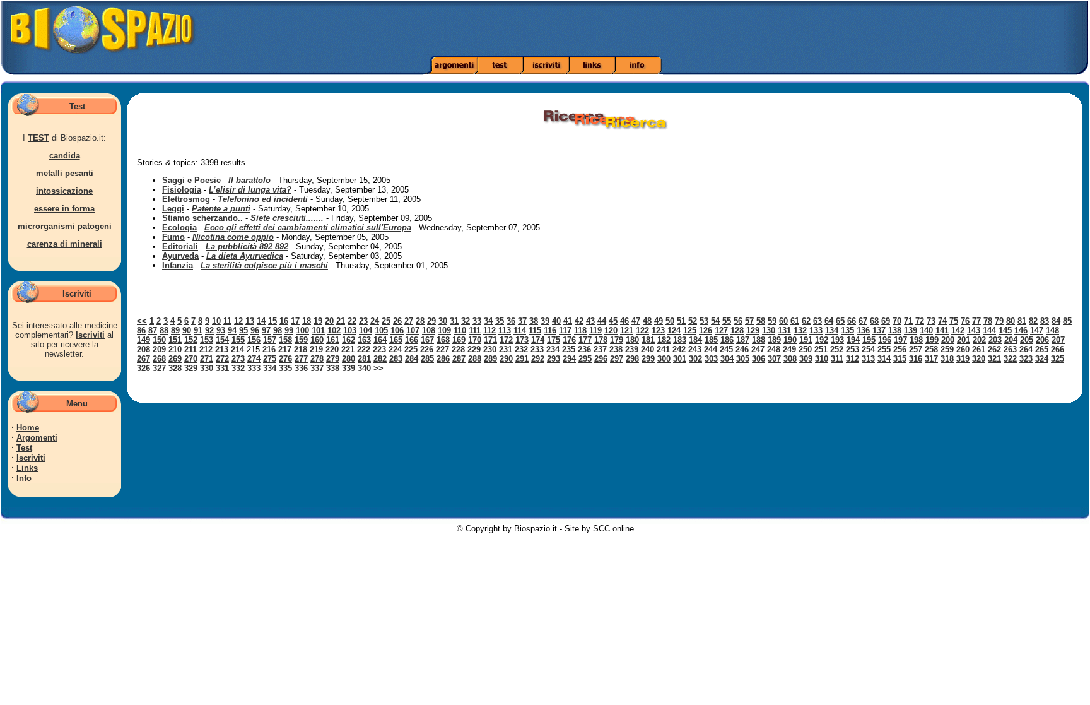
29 (431, 321)
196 (884, 340)
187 (742, 340)
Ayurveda (180, 256)
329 (190, 368)
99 (288, 330)
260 (963, 349)
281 (364, 359)
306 (758, 359)
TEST (38, 138)
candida (64, 155)
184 (695, 340)
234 (553, 349)
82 (1033, 321)
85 (1067, 321)
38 (533, 321)
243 (694, 349)
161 (332, 340)
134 (831, 330)
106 (397, 330)
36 (511, 321)
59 (772, 321)
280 (348, 359)
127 (721, 330)
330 (206, 368)
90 (186, 330)
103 (349, 330)
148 (1052, 330)
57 (749, 321)
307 (774, 359)
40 (556, 321)
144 (989, 330)
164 (380, 340)
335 (285, 368)
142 (957, 330)
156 (254, 340)
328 (175, 368)
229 (474, 349)
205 (1026, 340)
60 (783, 321)
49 (658, 321)
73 (931, 321)
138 (894, 330)
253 (852, 349)
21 (340, 321)
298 (632, 359)
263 (1010, 349)
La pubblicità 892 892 (247, 246)
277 (301, 359)
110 (460, 330)
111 (475, 330)
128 (737, 330)
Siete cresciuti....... (287, 218)
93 (220, 330)
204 (1010, 340)
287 (459, 359)
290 (506, 359)
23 (363, 321)
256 (899, 349)
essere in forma (64, 208)
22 (352, 321)
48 (647, 321)
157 (269, 340)
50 (669, 321)
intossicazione (64, 191)
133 (816, 330)
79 (999, 321)
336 (301, 368)
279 (332, 359)
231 (505, 349)
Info (24, 478)
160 (317, 340)
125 (689, 330)
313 (868, 359)
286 (443, 359)
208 (143, 349)
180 (632, 340)
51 (681, 321)
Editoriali (180, 246)
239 (631, 349)
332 (238, 368)
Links (27, 468)
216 (269, 349)
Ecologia (179, 227)
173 (522, 340)
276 (285, 359)
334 (269, 368)
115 (535, 330)
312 (852, 359)
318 (947, 359)
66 (851, 321)
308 (790, 359)
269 (175, 359)
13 (249, 321)
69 (885, 321)
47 (635, 321)
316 (915, 359)
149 (143, 340)
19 (318, 321)
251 (821, 349)
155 (238, 340)
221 (348, 349)
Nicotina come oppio (233, 237)
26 (397, 321)
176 (569, 340)
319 (963, 359)
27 (408, 321)
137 (879, 330)
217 (284, 349)
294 (569, 359)
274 (254, 359)
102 (334, 330)
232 (521, 349)
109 (444, 330)
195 (869, 340)
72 (919, 321)
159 (301, 340)
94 (232, 330)
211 (190, 349)
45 (613, 321)
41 (567, 321)
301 (679, 359)
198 (916, 340)
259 (947, 349)
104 (365, 330)
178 (600, 340)
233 (537, 349)
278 (317, 359)
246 (742, 349)
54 (715, 321)
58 (760, 321)
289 (490, 359)
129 (752, 330)
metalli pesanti (64, 173)
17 (295, 321)
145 (1005, 330)
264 (1026, 349)
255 (884, 349)
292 (537, 359)
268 (159, 359)
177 (585, 340)
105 (381, 330)
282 (380, 359)
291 (522, 359)
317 (931, 359)
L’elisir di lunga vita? (250, 189)
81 (1021, 321)
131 (784, 330)
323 (1026, 359)
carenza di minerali (64, 244)
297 (616, 359)
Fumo (173, 237)
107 (412, 330)
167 (427, 340)
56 (738, 321)
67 (863, 321)
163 (364, 340)
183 (679, 340)
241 (663, 349)
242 (679, 349)
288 (474, 359)
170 (474, 340)
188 (758, 340)
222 (363, 349)
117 (565, 330)
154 (222, 340)
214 (237, 349)
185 (711, 340)
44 (601, 321)
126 (705, 330)
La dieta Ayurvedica (244, 256)
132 (800, 330)
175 (553, 340)
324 (1041, 359)
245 (726, 349)
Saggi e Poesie (191, 180)
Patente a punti (221, 208)
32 (465, 321)
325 (1057, 359)
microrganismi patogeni (65, 226)
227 (442, 349)
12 (238, 321)
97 (266, 330)
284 (411, 359)
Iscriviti (90, 335)
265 (1041, 349)
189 (774, 340)
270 (190, 359)
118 (580, 330)
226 (426, 349)
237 (600, 349)
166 (411, 340)
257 (915, 349)
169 (459, 340)
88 (164, 330)
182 (664, 340)
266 (1057, 349)
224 (395, 349)
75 (953, 321)
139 (910, 330)
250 (805, 349)
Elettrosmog (186, 199)
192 (821, 340)
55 (726, 321)
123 (658, 330)
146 (1021, 330)
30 (442, 321)
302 (695, 359)
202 (979, 340)
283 (395, 359)
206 (1042, 340)
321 (994, 359)
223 (379, 349)
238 (616, 349)
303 (711, 359)
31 (454, 321)
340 (364, 368)
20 (329, 321)
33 (476, 321)
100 (302, 330)
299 (648, 359)
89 (175, 330)
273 (238, 359)
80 (1010, 321)
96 (254, 330)
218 (300, 349)
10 (216, 321)
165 (395, 340)
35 (499, 321)
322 (1010, 359)
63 (817, 321)
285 (427, 359)
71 (908, 321)
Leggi (173, 208)
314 (884, 359)
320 (978, 359)
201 (963, 340)
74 (942, 321)
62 (806, 321)
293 (553, 359)
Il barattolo (249, 180)
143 (973, 330)
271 (206, 359)
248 (773, 349)
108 (428, 330)
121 (626, 330)
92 (209, 330)
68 (874, 321)
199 (932, 340)
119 (595, 330)
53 (704, 321)
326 (143, 368)
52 (692, 321)
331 (222, 368)
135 (847, 330)
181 (648, 340)
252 (836, 349)
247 (758, 349)
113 (504, 330)
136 (863, 330)
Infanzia (177, 265)
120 (611, 330)
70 (897, 321)
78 (987, 321)
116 (550, 330)
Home (27, 427)
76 (965, 321)
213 (221, 349)
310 (821, 359)
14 (261, 321)
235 (568, 349)
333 (254, 368)
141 (942, 330)
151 (175, 340)
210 (175, 349)
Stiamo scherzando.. (202, 218)
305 (742, 359)
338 (332, 368)
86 (141, 330)
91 (198, 330)
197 (900, 340)
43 (590, 321)
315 (899, 359)
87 (152, 330)
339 (348, 368)
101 (318, 330)
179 (616, 340)
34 (488, 321)
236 (584, 349)
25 (386, 321)
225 (411, 349)
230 (489, 349)
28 (420, 321)
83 (1044, 321)
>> (378, 368)
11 (227, 321)
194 (853, 340)
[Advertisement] (767, 28)
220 (332, 349)
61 (794, 321)
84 (1056, 321)
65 (840, 321)
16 (283, 321)
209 (159, 349)
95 (243, 330)
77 (976, 321)
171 (490, 340)
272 (222, 359)
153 (206, 340)
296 (600, 359)
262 (994, 349)
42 (579, 321)
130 (768, 330)
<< (142, 321)
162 (348, 340)
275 (269, 359)
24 (374, 321)
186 (727, 340)
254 (868, 349)
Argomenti (36, 437)
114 (519, 330)
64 (828, 321)
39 (545, 321)
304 (727, 359)
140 (926, 330)
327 (159, 368)
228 (458, 349)
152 (190, 340)
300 (664, 359)
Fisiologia (181, 189)
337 (317, 368)
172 (506, 340)
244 (710, 349)
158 (285, 340)
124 (674, 330)
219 (316, 349)
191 (805, 340)
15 (272, 321)
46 (624, 321)
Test (24, 448)
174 (537, 340)
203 (995, 340)
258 (931, 349)
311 (837, 359)
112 (489, 330)
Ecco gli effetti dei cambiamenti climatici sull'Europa (307, 227)
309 (805, 359)
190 (790, 340)
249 (789, 349)
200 (947, 340)
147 (1036, 330)
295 (585, 359)
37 (522, 321)
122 (642, 330)
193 (837, 340)
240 (647, 349)
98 (277, 330)
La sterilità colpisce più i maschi (264, 265)
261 (978, 349)
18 (306, 321)
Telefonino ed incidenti (263, 199)
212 (206, 349)
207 (1058, 340)
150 (159, 340)
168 (443, 340)
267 (143, 359)
